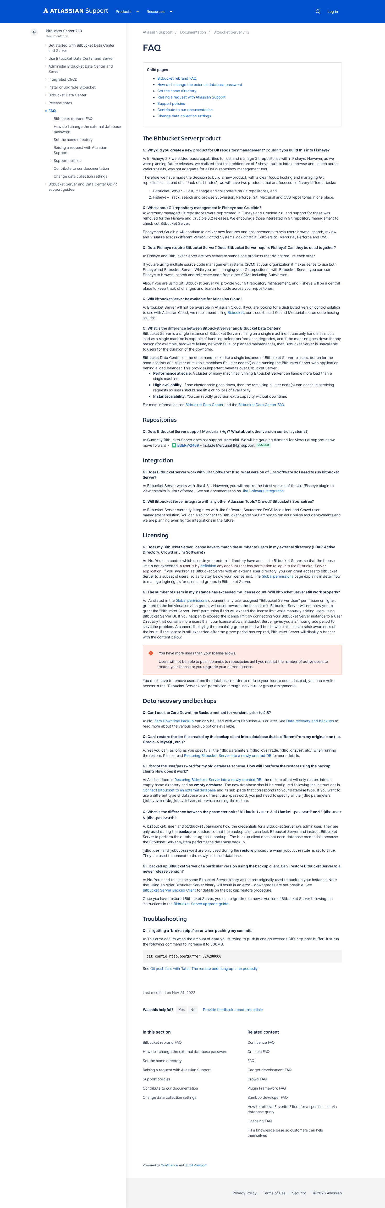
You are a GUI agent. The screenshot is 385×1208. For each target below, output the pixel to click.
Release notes (60, 103)
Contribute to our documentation (81, 168)
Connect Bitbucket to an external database (179, 790)
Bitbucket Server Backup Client (169, 890)
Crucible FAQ (259, 1051)
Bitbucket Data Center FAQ (261, 404)
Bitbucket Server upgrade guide (201, 903)
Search (318, 11)
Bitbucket (236, 312)
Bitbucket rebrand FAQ (73, 118)
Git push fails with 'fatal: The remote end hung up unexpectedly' (204, 968)
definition (208, 566)
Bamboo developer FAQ (268, 1097)
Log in (332, 11)
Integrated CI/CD (63, 79)
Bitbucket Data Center (67, 95)
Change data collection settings (80, 176)
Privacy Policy (244, 1193)
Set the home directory (73, 139)
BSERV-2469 (188, 445)
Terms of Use (274, 1193)
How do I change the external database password (199, 84)
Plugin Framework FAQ (267, 1088)
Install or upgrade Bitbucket (72, 87)
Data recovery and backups (310, 721)
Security (299, 1193)
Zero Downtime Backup (174, 721)
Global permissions (277, 576)
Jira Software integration (263, 491)
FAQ (52, 110)
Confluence (169, 1165)
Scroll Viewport (196, 1165)
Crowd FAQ (257, 1079)
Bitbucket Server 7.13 (64, 31)
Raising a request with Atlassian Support (191, 97)
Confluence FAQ (261, 1042)
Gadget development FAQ (270, 1070)
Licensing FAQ (260, 1121)
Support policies (67, 160)
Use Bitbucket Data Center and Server (80, 58)
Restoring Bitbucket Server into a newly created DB (227, 755)
